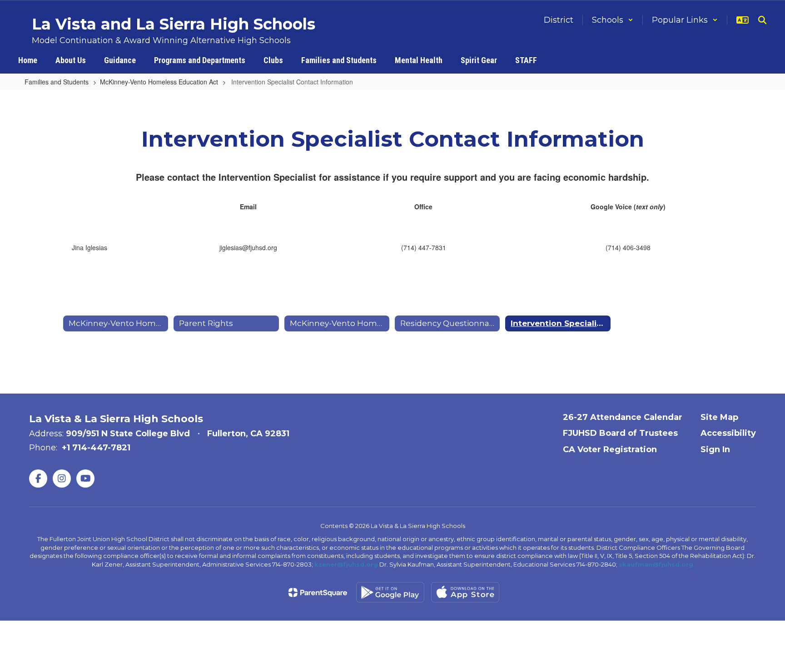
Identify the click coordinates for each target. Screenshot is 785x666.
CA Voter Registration (610, 449)
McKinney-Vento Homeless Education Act (159, 81)
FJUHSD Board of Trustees (620, 433)
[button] (612, 20)
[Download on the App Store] (465, 592)
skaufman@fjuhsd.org (656, 564)
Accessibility (728, 433)
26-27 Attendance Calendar (622, 417)
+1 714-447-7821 (96, 448)
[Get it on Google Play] (390, 592)
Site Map (719, 417)
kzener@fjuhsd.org (346, 564)
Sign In (715, 449)
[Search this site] (762, 20)
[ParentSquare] (317, 592)
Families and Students (57, 81)
